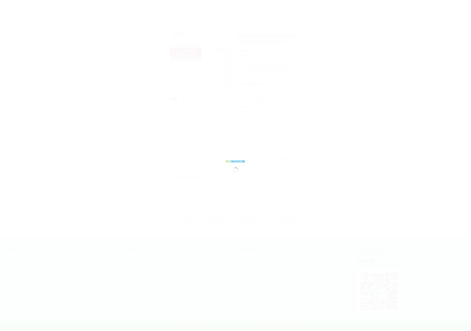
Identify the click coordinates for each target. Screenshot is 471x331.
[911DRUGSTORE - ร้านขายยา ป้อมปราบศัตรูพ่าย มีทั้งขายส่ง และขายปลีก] (235, 160)
